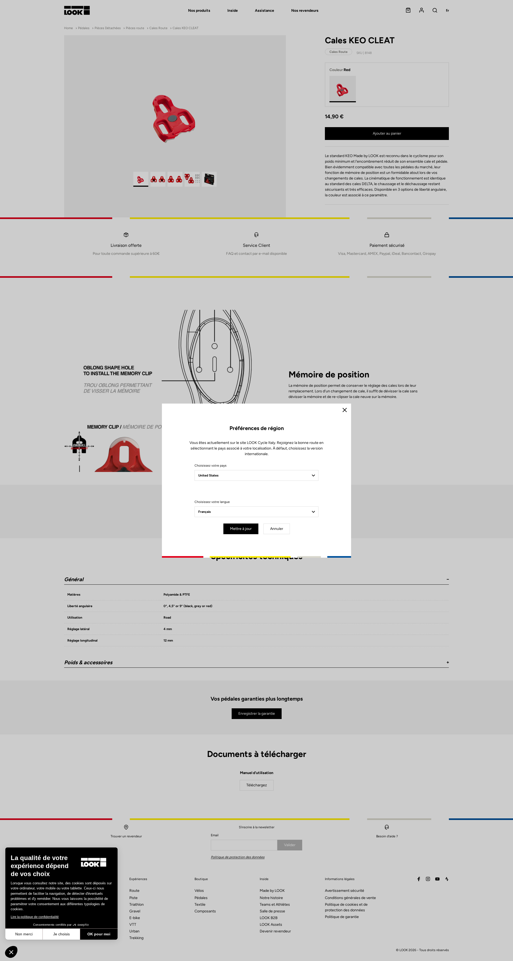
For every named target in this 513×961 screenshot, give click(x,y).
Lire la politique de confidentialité (35, 917)
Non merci (24, 934)
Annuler (276, 528)
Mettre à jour (241, 528)
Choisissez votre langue (212, 502)
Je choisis (61, 934)
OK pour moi (98, 934)
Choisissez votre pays (211, 465)
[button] (11, 952)
